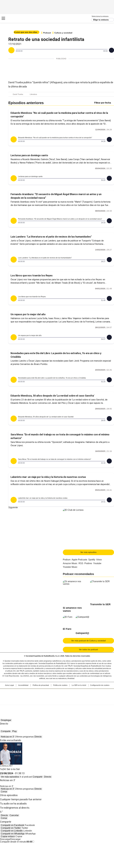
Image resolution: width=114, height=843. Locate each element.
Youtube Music (70, 567)
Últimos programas (24, 736)
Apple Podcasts (79, 559)
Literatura (33, 94)
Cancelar (14, 815)
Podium (66, 559)
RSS (81, 563)
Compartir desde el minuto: (16, 842)
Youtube (97, 563)
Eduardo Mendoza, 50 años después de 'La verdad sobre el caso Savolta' (52, 395)
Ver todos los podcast (88, 649)
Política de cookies (60, 685)
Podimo (88, 563)
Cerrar (4, 791)
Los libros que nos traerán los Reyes (32, 275)
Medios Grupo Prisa (57, 701)
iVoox (99, 559)
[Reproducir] (11, 50)
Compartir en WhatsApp (12, 833)
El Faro (67, 629)
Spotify (91, 559)
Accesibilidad (23, 685)
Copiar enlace (8, 836)
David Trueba (18, 94)
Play (14, 731)
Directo (38, 736)
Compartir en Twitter (11, 828)
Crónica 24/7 (6, 766)
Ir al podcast (26, 777)
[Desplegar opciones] (111, 50)
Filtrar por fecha (102, 103)
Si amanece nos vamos (72, 609)
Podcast (47, 33)
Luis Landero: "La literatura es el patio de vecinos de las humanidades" (51, 236)
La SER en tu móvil (79, 685)
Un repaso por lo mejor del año (28, 314)
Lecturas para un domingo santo (29, 155)
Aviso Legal (9, 685)
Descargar (5, 839)
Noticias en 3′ (7, 736)
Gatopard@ (82, 633)
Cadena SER (12, 18)
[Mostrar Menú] (3, 18)
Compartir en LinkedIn (12, 831)
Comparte (6, 731)
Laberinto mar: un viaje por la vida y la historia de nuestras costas (48, 476)
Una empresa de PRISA (57, 695)
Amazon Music (70, 563)
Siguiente (13, 507)
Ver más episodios (88, 552)
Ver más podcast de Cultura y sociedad (88, 640)
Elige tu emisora (101, 20)
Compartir (37, 777)
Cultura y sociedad (63, 33)
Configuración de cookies (99, 685)
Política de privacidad (41, 685)
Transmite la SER (100, 604)
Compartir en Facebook (12, 825)
